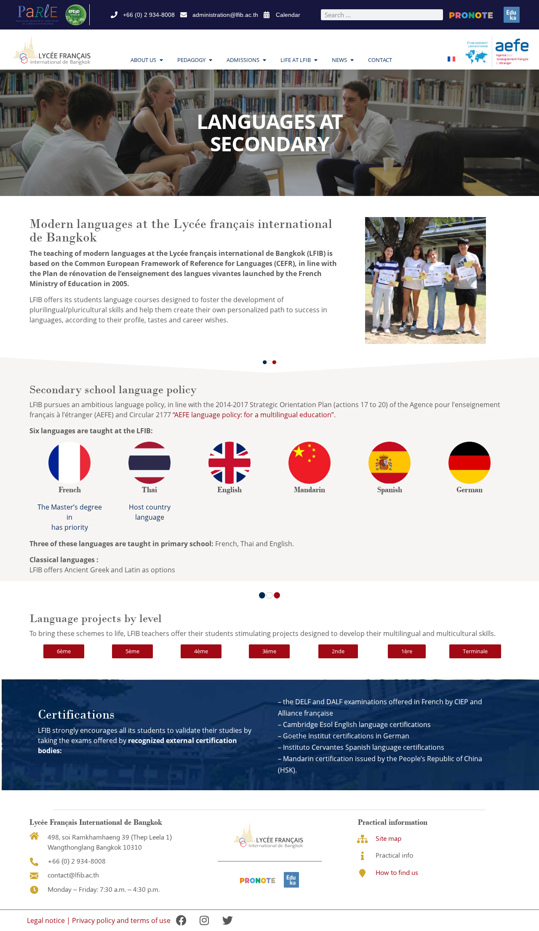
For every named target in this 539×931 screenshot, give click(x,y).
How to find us (397, 872)
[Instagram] (204, 920)
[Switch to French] (451, 58)
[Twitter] (227, 920)
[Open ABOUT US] (161, 60)
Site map (388, 838)
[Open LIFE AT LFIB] (315, 60)
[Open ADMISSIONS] (264, 60)
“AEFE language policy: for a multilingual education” (253, 414)
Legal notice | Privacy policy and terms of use (99, 920)
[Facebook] (181, 920)
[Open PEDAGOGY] (210, 60)
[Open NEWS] (352, 60)
